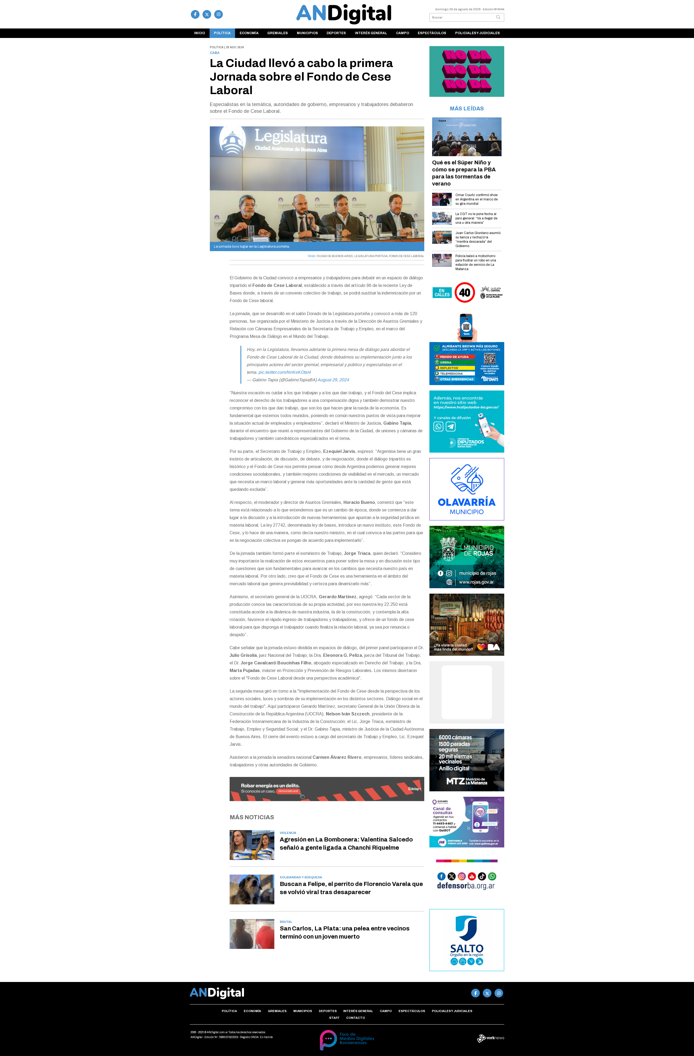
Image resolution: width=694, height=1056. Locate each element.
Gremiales (277, 33)
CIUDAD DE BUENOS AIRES (335, 256)
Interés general (371, 33)
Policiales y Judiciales (477, 33)
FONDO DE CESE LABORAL (406, 256)
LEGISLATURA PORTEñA (371, 256)
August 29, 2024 (333, 379)
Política (222, 33)
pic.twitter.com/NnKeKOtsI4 (284, 372)
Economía (249, 33)
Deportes (336, 33)
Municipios (307, 33)
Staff (334, 1017)
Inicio (199, 33)
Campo (402, 33)
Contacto (355, 1017)
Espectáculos (432, 33)
